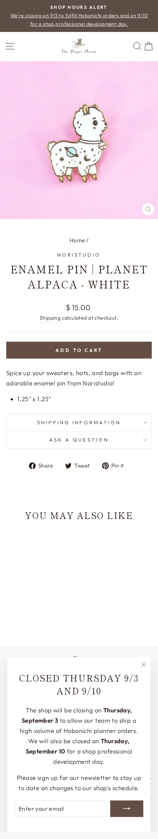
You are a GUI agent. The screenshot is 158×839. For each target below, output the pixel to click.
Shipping (50, 318)
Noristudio (79, 255)
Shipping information (79, 422)
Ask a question (79, 440)
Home (77, 240)
